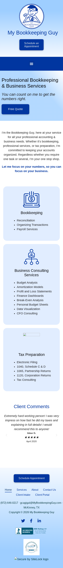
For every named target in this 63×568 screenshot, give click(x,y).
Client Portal (42, 494)
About (35, 489)
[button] (31, 63)
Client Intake (23, 494)
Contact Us (49, 489)
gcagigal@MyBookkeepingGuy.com (40, 502)
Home (8, 489)
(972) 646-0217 (9, 502)
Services (22, 489)
